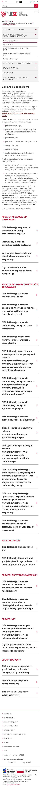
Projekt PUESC (8, 738)
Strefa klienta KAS (10, 68)
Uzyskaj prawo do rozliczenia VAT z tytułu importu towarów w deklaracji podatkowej (18, 647)
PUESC (4, 21)
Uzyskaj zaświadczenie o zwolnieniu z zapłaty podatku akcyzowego (17, 270)
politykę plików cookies (13, 784)
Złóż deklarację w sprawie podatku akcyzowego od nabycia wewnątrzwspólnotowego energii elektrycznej (18, 309)
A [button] (18, 2)
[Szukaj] (36, 6)
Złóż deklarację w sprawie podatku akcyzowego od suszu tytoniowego (17, 325)
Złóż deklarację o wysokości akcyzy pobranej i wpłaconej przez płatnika (16, 339)
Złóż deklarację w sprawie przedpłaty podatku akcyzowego (18, 418)
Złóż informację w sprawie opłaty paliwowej (15, 693)
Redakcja (6, 742)
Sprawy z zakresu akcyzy (10, 59)
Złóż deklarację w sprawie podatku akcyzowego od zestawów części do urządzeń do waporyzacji (18, 525)
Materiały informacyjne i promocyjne (15, 734)
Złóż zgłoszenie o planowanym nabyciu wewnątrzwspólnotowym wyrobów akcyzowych (17, 432)
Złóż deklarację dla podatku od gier (17, 548)
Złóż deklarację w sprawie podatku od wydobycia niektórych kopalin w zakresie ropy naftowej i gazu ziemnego (17, 604)
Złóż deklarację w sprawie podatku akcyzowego (15, 295)
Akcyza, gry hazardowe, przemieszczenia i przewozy (17, 23)
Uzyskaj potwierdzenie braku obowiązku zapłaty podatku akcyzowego (16, 256)
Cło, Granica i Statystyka (13, 30)
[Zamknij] (36, 774)
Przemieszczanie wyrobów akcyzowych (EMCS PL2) (17, 54)
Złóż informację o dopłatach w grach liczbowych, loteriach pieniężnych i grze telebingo (17, 669)
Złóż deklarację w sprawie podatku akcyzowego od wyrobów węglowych (15, 405)
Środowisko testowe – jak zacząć (13, 759)
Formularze (8, 73)
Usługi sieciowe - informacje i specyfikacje (15, 78)
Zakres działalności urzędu (11, 747)
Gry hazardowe (8, 44)
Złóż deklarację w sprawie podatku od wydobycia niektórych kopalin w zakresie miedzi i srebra (17, 586)
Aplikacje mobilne (9, 730)
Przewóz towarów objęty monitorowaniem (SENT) (16, 49)
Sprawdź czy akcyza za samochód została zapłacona (16, 243)
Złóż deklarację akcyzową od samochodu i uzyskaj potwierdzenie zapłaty (16, 230)
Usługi (9, 21)
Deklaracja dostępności (11, 722)
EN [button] (6, 1)
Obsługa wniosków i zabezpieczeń (17, 63)
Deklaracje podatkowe (8, 25)
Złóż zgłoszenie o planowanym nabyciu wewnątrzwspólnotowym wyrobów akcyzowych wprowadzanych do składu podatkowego (17, 453)
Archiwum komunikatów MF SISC (14, 755)
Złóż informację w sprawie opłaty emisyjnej (15, 682)
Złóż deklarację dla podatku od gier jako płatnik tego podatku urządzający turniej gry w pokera (18, 561)
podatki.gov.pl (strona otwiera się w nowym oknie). (18, 114)
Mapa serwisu (8, 713)
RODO (5, 751)
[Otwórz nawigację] (36, 11)
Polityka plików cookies (11, 726)
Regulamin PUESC (9, 717)
